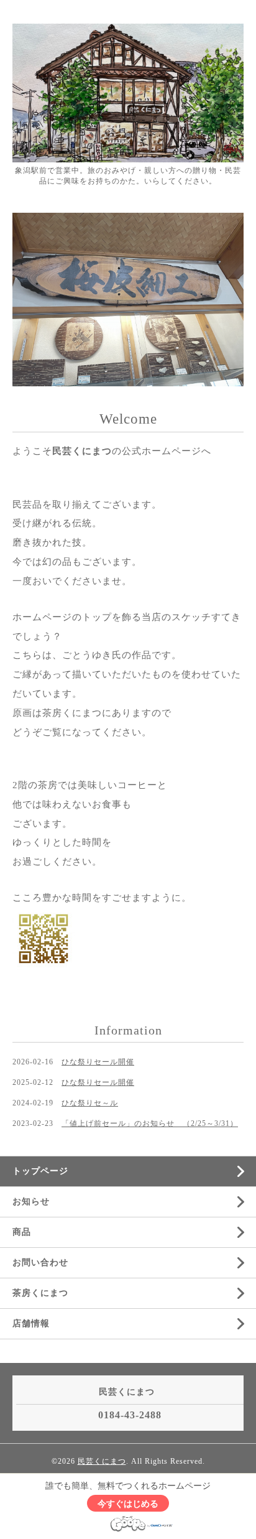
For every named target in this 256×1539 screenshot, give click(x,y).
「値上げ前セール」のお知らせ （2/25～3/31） (150, 1123)
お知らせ (31, 1201)
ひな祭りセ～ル (90, 1103)
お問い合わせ (40, 1262)
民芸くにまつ (102, 1461)
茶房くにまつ (40, 1293)
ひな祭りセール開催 (98, 1062)
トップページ (40, 1171)
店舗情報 (31, 1323)
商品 (21, 1232)
